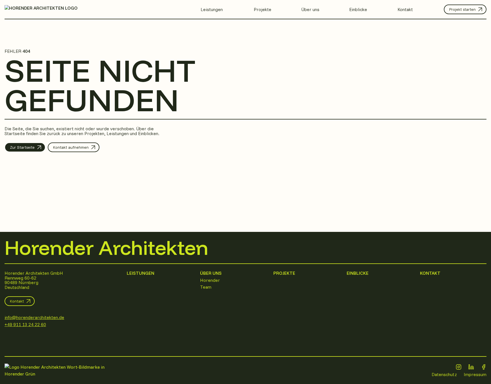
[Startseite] (62, 370)
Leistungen (140, 273)
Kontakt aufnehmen (71, 147)
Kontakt (17, 301)
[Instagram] (458, 367)
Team (205, 287)
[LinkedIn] (471, 367)
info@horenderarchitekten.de (34, 317)
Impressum (475, 374)
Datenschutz (444, 374)
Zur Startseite (22, 147)
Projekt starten (462, 9)
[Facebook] (483, 367)
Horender (210, 280)
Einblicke (358, 273)
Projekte (284, 273)
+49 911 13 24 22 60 (25, 324)
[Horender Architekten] (41, 9)
